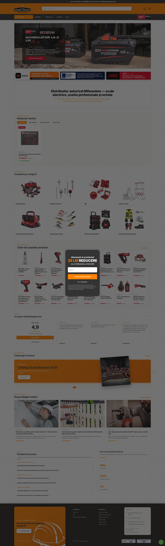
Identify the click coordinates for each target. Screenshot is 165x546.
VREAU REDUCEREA (82, 277)
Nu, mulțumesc (82, 282)
